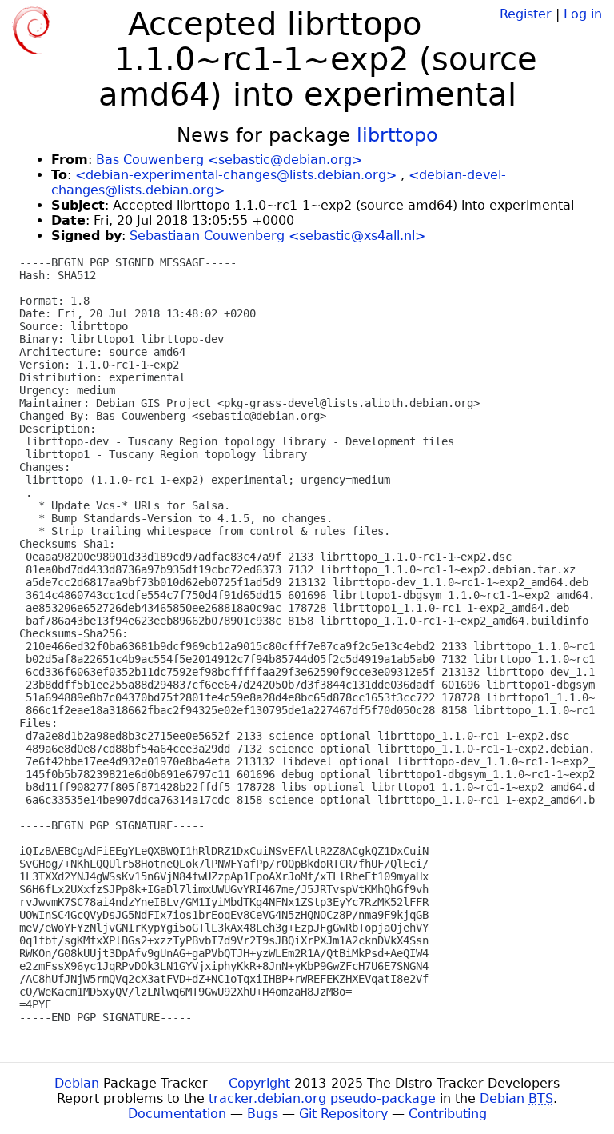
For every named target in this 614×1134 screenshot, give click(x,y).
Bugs (262, 1113)
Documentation (177, 1113)
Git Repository (343, 1113)
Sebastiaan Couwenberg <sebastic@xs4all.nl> (277, 235)
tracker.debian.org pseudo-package (322, 1098)
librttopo (397, 135)
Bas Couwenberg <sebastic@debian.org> (229, 159)
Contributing (448, 1113)
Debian (76, 1083)
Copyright (259, 1083)
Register (526, 14)
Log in (583, 14)
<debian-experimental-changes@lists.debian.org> (236, 174)
